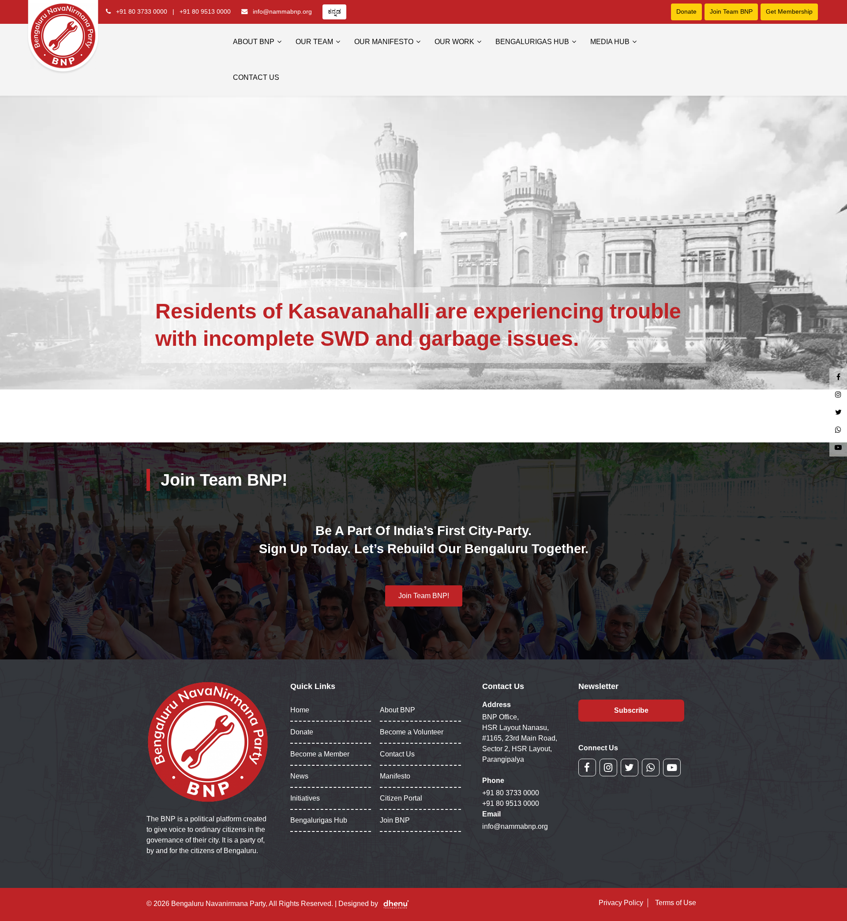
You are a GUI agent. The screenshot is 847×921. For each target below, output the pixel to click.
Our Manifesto (383, 41)
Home (299, 710)
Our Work (454, 41)
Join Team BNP (731, 11)
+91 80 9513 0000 (205, 11)
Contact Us (256, 77)
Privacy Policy (621, 902)
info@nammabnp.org (282, 11)
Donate (686, 11)
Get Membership (789, 11)
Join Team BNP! (423, 595)
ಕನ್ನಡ (334, 11)
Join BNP (395, 820)
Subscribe (631, 710)
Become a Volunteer (411, 732)
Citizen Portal (401, 798)
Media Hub (610, 41)
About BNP (253, 41)
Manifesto (395, 776)
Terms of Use (675, 902)
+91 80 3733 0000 (141, 11)
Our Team (314, 41)
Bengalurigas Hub (532, 41)
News (299, 776)
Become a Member (319, 754)
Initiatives (305, 798)
